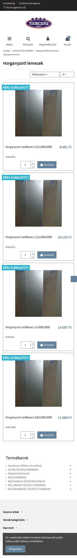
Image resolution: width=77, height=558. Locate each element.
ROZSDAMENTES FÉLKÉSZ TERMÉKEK (29, 489)
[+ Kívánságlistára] (33, 142)
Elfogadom (15, 549)
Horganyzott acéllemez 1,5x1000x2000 (28, 237)
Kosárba (49, 164)
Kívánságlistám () (16, 7)
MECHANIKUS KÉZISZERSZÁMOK (26, 481)
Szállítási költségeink (29, 3)
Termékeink (17, 458)
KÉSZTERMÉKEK (17, 477)
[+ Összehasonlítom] (38, 142)
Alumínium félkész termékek (25, 465)
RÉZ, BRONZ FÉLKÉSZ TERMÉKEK (27, 485)
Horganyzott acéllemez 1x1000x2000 (27, 327)
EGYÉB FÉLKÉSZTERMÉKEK (23, 469)
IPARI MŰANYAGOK (19, 473)
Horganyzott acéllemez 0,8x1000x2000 (28, 417)
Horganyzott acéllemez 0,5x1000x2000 (28, 147)
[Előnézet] (44, 142)
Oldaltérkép (9, 3)
